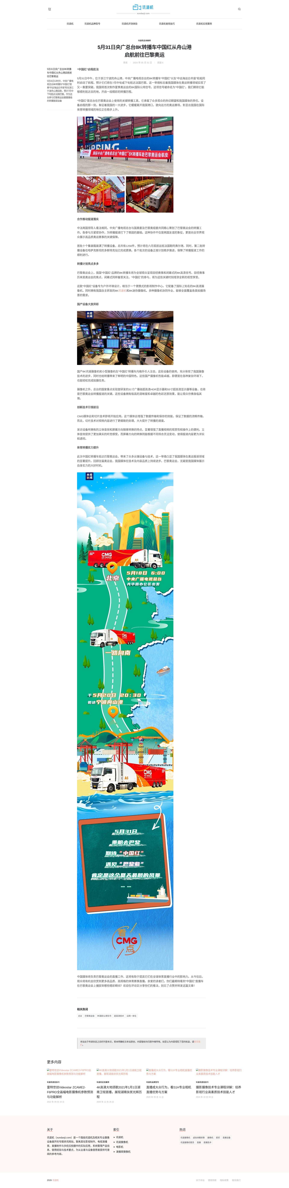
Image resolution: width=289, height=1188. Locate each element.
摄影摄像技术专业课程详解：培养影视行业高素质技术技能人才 (218, 1090)
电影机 (119, 1147)
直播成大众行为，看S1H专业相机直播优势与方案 (168, 1090)
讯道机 (122, 290)
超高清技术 (119, 1016)
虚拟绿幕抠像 (199, 1137)
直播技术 (207, 1142)
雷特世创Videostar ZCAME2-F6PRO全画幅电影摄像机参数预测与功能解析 (70, 1092)
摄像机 (210, 1137)
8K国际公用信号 (104, 1016)
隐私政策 (224, 1180)
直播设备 (226, 1137)
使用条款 (212, 1180)
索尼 (218, 1137)
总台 (80, 1016)
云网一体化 (131, 1016)
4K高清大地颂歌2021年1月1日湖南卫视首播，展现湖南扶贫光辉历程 (119, 1092)
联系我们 (236, 1180)
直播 (199, 1142)
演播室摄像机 (123, 1151)
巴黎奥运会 (90, 1016)
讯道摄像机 (122, 1142)
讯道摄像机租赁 (187, 1142)
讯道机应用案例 (144, 40)
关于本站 (200, 1180)
